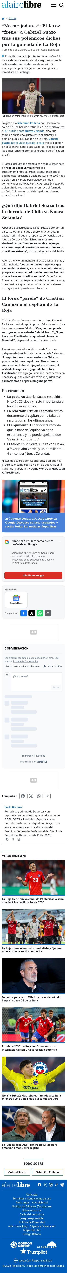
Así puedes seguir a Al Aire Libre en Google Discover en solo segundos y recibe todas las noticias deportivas (31, 522)
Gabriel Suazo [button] (17, 1172)
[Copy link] (48, 613)
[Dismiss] (60, 541)
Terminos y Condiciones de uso (32, 1198)
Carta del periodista (32, 1214)
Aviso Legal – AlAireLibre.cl (32, 1202)
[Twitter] (13, 839)
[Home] (22, 5)
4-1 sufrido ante (24, 131)
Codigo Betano (32, 1234)
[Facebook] (7, 839)
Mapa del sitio (31, 1230)
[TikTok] (56, 1185)
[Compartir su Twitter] (30, 796)
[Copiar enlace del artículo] (47, 796)
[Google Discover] (62, 1185)
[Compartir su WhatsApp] (39, 796)
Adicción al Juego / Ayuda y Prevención (31, 1226)
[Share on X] (31, 613)
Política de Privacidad (32, 1222)
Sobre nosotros (31, 1210)
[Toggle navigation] (53, 4)
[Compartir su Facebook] (22, 796)
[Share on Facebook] (23, 613)
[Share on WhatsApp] (40, 613)
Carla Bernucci (14, 807)
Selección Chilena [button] (47, 1172)
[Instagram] (18, 839)
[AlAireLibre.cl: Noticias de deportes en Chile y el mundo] (16, 1184)
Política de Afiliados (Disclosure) (32, 1206)
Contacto (32, 1194)
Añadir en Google (33, 575)
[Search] (61, 5)
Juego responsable (31, 1218)
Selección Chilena (28, 123)
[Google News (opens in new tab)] (16, 600)
